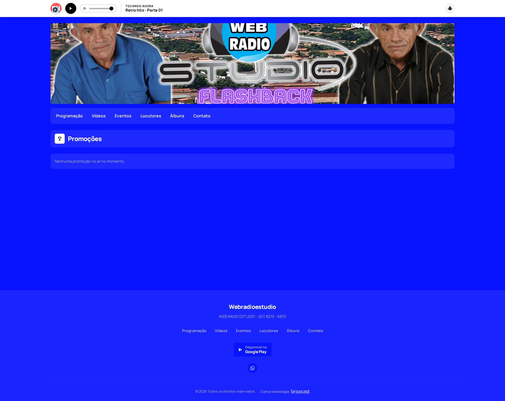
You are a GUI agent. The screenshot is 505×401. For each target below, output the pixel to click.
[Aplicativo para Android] (450, 8)
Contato (201, 116)
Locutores (150, 116)
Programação (69, 116)
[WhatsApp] (252, 368)
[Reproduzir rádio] (70, 8)
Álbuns (177, 116)
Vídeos (99, 116)
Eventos (123, 116)
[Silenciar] (85, 8)
